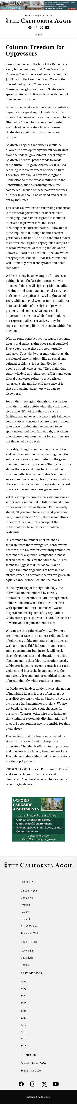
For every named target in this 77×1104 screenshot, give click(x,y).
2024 (23, 989)
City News (27, 897)
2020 (23, 1017)
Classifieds (27, 957)
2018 (23, 1032)
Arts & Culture (29, 926)
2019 (23, 1025)
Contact (25, 965)
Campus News (29, 890)
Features (25, 912)
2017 (23, 1039)
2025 (23, 982)
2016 (23, 1046)
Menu (38, 35)
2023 (23, 996)
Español (25, 919)
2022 (23, 1003)
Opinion (25, 905)
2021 (23, 1010)
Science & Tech (29, 933)
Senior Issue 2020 (31, 1070)
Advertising (27, 950)
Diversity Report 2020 (33, 1063)
